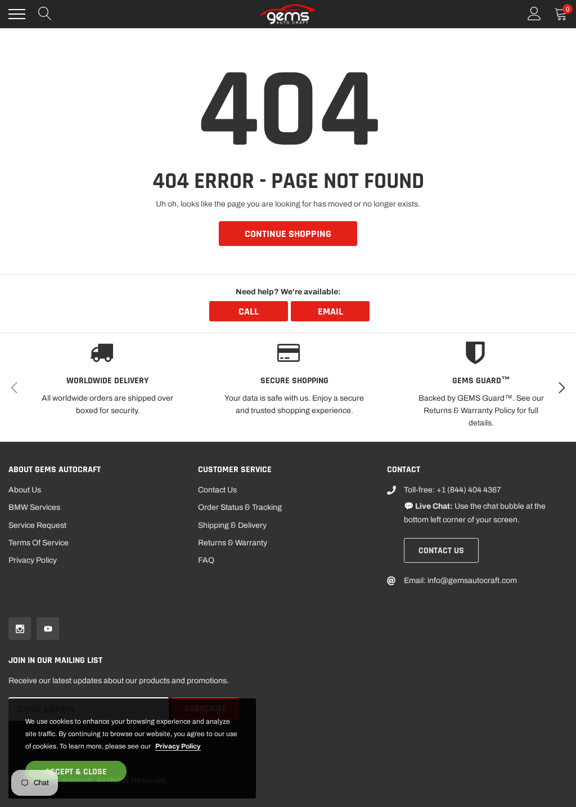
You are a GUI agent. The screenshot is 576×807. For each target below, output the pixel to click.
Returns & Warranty (232, 543)
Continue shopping (288, 233)
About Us (24, 490)
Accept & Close (76, 772)
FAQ (206, 560)
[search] (45, 14)
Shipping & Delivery (232, 525)
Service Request (37, 525)
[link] (19, 628)
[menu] (16, 14)
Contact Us (217, 490)
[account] (534, 14)
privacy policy (178, 746)
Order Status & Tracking (240, 507)
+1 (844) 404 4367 (468, 490)
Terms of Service (38, 543)
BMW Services (34, 507)
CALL (248, 311)
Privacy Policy (32, 560)
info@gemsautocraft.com (472, 580)
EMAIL (330, 311)
